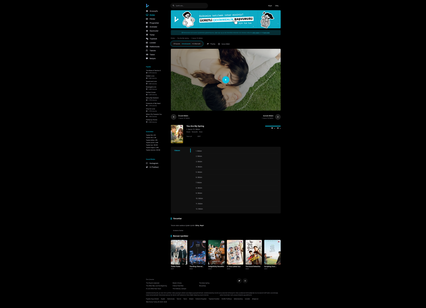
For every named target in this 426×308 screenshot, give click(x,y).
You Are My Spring (183, 38)
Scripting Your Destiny (269, 266)
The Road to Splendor (152, 283)
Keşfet (163, 299)
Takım (152, 54)
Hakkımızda (155, 46)
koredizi (247, 299)
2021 (172, 268)
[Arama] (174, 5)
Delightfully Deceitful (216, 266)
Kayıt (270, 6)
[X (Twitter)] (239, 280)
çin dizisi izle (266, 295)
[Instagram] (245, 280)
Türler (152, 35)
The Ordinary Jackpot (179, 288)
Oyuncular (154, 31)
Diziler (152, 15)
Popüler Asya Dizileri (152, 299)
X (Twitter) (154, 167)
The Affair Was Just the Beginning (156, 286)
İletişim (153, 58)
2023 (210, 268)
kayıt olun (266, 32)
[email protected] (214, 295)
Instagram (154, 163)
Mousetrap (202, 286)
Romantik (195, 132)
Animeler (153, 27)
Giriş (276, 6)
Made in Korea (177, 283)
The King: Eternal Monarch (195, 266)
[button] (211, 44)
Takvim (153, 50)
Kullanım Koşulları (201, 299)
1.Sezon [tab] (177, 150)
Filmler (152, 19)
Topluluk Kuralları (214, 299)
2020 (191, 268)
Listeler (153, 43)
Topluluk (153, 39)
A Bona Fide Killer (178, 286)
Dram (200, 132)
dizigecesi (255, 299)
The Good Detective (253, 266)
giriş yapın (255, 32)
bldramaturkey (238, 299)
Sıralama (178, 230)
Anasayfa (154, 11)
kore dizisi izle (256, 295)
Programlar (154, 23)
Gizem (188, 132)
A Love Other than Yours (153, 288)
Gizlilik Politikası (227, 299)
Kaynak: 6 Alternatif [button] (187, 44)
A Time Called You (234, 266)
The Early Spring (204, 283)
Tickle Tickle (175, 266)
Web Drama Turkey (152, 302)
